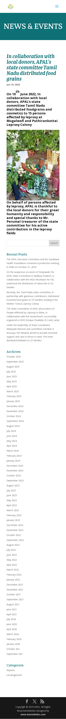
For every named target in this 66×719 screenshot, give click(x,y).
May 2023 (12, 500)
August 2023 (13, 485)
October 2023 (14, 475)
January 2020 (13, 643)
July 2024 (11, 430)
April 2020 (12, 629)
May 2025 (12, 381)
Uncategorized (14, 675)
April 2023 (12, 505)
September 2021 (15, 599)
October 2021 (14, 594)
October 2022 (14, 535)
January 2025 (13, 401)
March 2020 (13, 634)
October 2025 (14, 356)
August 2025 (13, 366)
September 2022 (15, 540)
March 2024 (13, 450)
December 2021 (15, 584)
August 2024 (13, 425)
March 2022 (13, 569)
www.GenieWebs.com (33, 714)
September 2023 (15, 480)
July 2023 (11, 490)
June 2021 (12, 609)
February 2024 (14, 455)
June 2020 (12, 624)
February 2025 (14, 396)
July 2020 (11, 619)
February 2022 (14, 574)
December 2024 (15, 406)
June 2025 (12, 376)
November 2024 (15, 411)
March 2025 (13, 391)
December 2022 (15, 525)
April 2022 (12, 564)
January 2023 (13, 520)
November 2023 (15, 470)
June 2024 (12, 435)
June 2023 (12, 495)
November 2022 (15, 530)
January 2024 (13, 460)
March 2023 (13, 510)
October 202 (13, 648)
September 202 (14, 653)
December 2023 (15, 465)
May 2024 (12, 440)
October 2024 (14, 416)
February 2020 (14, 639)
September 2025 (15, 361)
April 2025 (12, 386)
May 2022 (12, 559)
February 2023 (14, 515)
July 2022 (11, 549)
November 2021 (15, 589)
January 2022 (13, 579)
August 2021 (13, 604)
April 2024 (12, 445)
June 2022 (12, 554)
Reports (11, 670)
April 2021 (12, 614)
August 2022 (13, 544)
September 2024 (15, 420)
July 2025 (11, 371)
